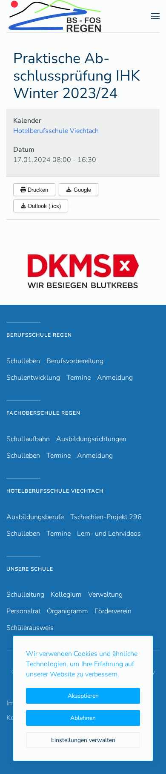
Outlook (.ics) (43, 206)
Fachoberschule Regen (43, 413)
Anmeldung (115, 377)
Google (81, 190)
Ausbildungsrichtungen (91, 439)
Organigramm (67, 611)
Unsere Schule (29, 569)
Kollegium (66, 594)
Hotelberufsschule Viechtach (56, 131)
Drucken (37, 190)
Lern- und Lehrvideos (109, 533)
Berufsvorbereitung (74, 361)
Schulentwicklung (33, 377)
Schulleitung (25, 594)
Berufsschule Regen (39, 335)
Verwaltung (105, 594)
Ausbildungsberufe (35, 517)
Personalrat (23, 611)
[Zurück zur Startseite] (69, 16)
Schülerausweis (30, 627)
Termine (78, 377)
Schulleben (23, 361)
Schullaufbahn (28, 439)
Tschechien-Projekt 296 (106, 517)
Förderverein (113, 611)
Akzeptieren (83, 696)
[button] (155, 16)
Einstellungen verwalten (83, 740)
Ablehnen (83, 718)
